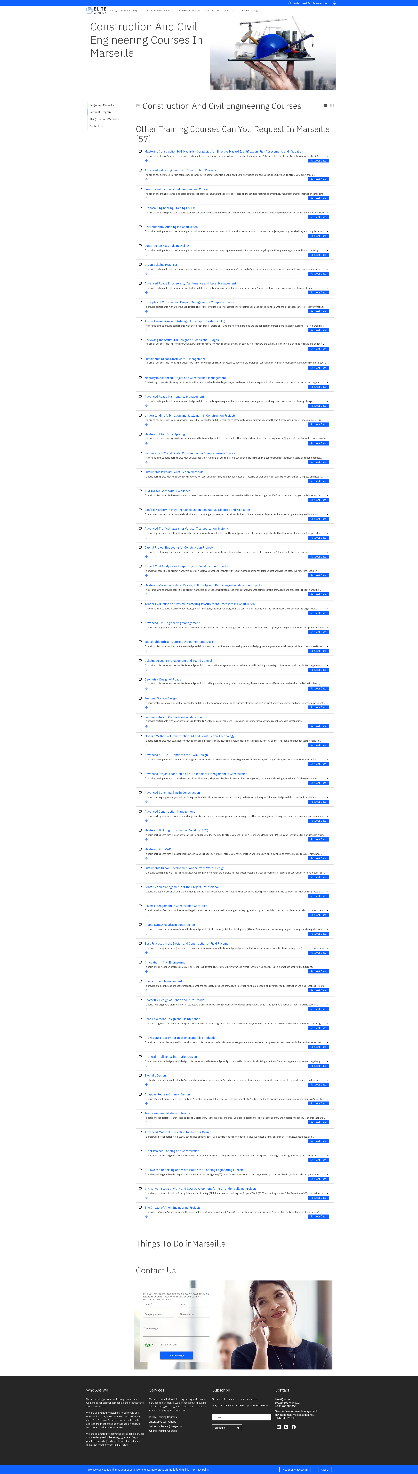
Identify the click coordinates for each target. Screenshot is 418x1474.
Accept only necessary (295, 1469)
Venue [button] (227, 10)
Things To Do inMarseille (104, 119)
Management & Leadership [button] (123, 10)
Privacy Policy (201, 1469)
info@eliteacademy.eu (288, 1403)
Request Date (318, 160)
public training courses (163, 1417)
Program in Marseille (101, 105)
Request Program (101, 112)
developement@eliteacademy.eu (294, 1414)
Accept (325, 1469)
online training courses (163, 1430)
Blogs (296, 3)
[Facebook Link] (293, 1427)
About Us (306, 3)
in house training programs (165, 1426)
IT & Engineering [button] (187, 10)
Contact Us (317, 3)
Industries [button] (210, 10)
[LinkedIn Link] (279, 1427)
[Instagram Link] (286, 1427)
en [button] (326, 3)
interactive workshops (162, 1421)
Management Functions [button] (158, 10)
